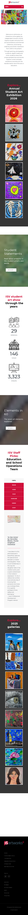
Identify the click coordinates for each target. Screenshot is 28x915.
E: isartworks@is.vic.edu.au (9, 855)
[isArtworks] (14, 2)
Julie (13, 494)
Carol (14, 480)
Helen (14, 485)
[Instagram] (5, 876)
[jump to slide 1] (9, 22)
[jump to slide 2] (11, 22)
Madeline (14, 498)
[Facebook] (9, 876)
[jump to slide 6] (17, 22)
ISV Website (6, 884)
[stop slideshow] (18, 22)
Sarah (14, 503)
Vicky (14, 507)
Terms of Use (6, 892)
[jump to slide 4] (14, 22)
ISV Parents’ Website (8, 887)
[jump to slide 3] (12, 22)
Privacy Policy (7, 895)
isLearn (5, 890)
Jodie (14, 489)
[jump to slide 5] (15, 22)
